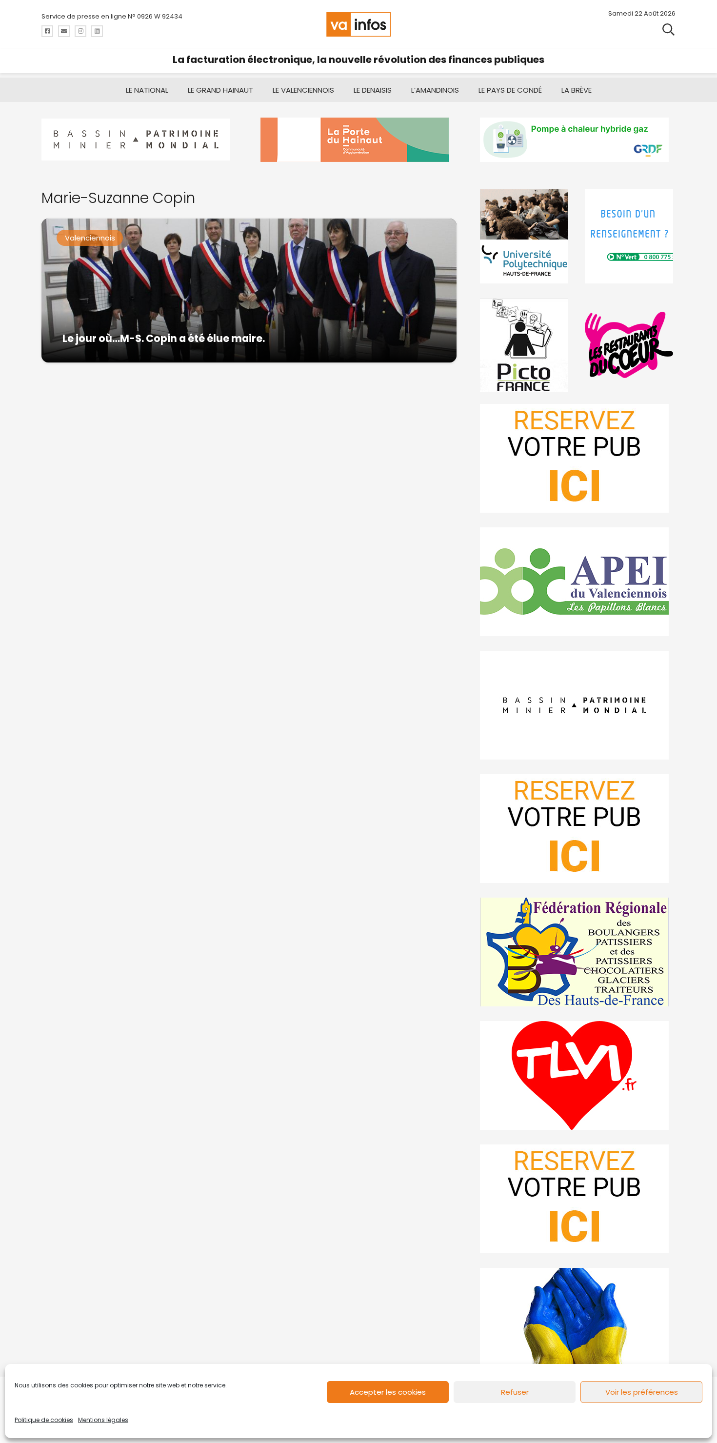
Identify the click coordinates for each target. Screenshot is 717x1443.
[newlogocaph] (358, 140)
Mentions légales (103, 1420)
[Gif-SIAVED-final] (630, 236)
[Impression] (578, 581)
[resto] (630, 345)
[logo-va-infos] (358, 24)
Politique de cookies (44, 1420)
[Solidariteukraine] (578, 1322)
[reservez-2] (578, 828)
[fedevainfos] (578, 952)
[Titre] (47, 31)
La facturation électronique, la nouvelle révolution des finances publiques (358, 59)
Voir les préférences (641, 1392)
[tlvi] (578, 1075)
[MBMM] (139, 140)
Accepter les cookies (388, 1392)
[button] (668, 29)
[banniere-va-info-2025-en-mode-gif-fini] (578, 140)
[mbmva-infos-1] (578, 705)
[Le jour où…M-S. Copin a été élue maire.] (249, 290)
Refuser (515, 1392)
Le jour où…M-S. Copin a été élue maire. (163, 338)
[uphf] (525, 236)
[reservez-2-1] (578, 458)
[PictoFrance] (525, 345)
